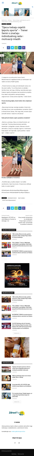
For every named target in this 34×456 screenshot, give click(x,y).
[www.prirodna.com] (17, 347)
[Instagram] (19, 442)
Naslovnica (4, 20)
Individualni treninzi (12, 198)
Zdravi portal (21, 454)
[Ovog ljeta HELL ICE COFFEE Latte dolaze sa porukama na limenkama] (6, 387)
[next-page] (5, 259)
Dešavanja (4, 256)
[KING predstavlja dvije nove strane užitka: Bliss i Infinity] (6, 378)
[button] (32, 7)
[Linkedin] (20, 47)
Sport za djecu (21, 198)
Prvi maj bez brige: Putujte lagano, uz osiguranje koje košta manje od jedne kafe (22, 395)
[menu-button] (3, 3)
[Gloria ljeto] (17, 11)
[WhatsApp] (16, 47)
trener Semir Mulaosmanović (9, 200)
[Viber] (23, 47)
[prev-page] (3, 259)
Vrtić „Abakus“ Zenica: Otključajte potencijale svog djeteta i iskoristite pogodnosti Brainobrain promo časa (22, 244)
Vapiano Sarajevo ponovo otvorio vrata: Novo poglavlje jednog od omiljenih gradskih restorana (21, 368)
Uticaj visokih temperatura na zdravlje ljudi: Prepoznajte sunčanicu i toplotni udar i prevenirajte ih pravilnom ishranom (25, 221)
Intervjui (10, 20)
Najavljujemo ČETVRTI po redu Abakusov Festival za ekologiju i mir (9, 219)
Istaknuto (9, 24)
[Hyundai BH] (17, 275)
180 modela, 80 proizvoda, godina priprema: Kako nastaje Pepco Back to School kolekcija (21, 235)
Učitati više (16, 333)
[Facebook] (8, 47)
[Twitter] (12, 47)
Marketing (14, 454)
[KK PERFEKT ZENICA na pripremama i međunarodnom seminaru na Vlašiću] (6, 253)
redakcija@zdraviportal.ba (18, 431)
